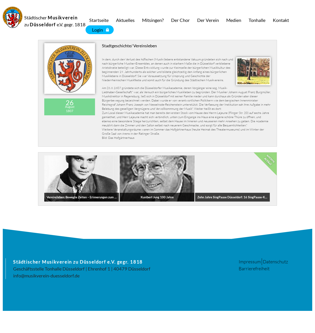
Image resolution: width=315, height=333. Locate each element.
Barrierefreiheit (254, 268)
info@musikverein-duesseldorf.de (46, 275)
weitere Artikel (269, 160)
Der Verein (208, 20)
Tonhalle (257, 20)
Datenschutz (275, 262)
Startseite (99, 20)
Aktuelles (125, 20)
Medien (233, 20)
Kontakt (281, 20)
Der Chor (180, 20)
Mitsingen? (153, 20)
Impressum (250, 262)
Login (97, 30)
